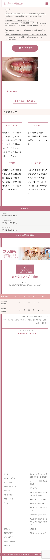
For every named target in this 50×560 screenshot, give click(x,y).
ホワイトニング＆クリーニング (38, 509)
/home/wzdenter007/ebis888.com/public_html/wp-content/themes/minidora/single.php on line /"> (26, 25)
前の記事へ (12, 91)
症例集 (12, 163)
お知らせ (33, 529)
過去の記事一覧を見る (25, 101)
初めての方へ (12, 126)
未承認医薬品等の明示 (38, 515)
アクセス (38, 126)
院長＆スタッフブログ (38, 533)
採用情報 (7, 529)
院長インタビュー (10, 486)
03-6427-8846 (27, 332)
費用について (8, 499)
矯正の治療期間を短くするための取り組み (38, 493)
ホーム (6, 474)
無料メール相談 (9, 541)
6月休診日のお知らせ (9, 229)
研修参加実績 (8, 495)
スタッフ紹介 (8, 482)
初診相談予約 (8, 537)
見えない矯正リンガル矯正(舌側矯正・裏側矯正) (38, 475)
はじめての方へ (9, 478)
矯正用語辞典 (8, 533)
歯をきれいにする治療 (38, 499)
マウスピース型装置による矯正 (38, 482)
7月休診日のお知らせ (9, 222)
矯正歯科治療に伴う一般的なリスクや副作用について (38, 522)
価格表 (38, 163)
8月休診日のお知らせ (9, 214)
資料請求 (7, 545)
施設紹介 (7, 490)
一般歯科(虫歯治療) (37, 503)
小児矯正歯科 (34, 488)
